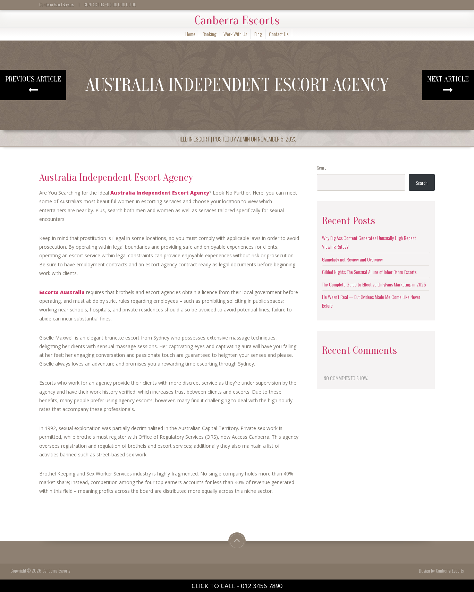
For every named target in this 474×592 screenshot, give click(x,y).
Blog (258, 33)
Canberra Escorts (237, 20)
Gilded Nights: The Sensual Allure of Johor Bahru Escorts (369, 271)
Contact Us (278, 33)
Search (323, 167)
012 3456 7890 (261, 586)
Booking (209, 33)
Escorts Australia (62, 292)
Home (190, 33)
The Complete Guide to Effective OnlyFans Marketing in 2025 (374, 284)
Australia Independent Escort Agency (159, 192)
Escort (202, 139)
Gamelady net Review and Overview (352, 259)
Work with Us (235, 33)
